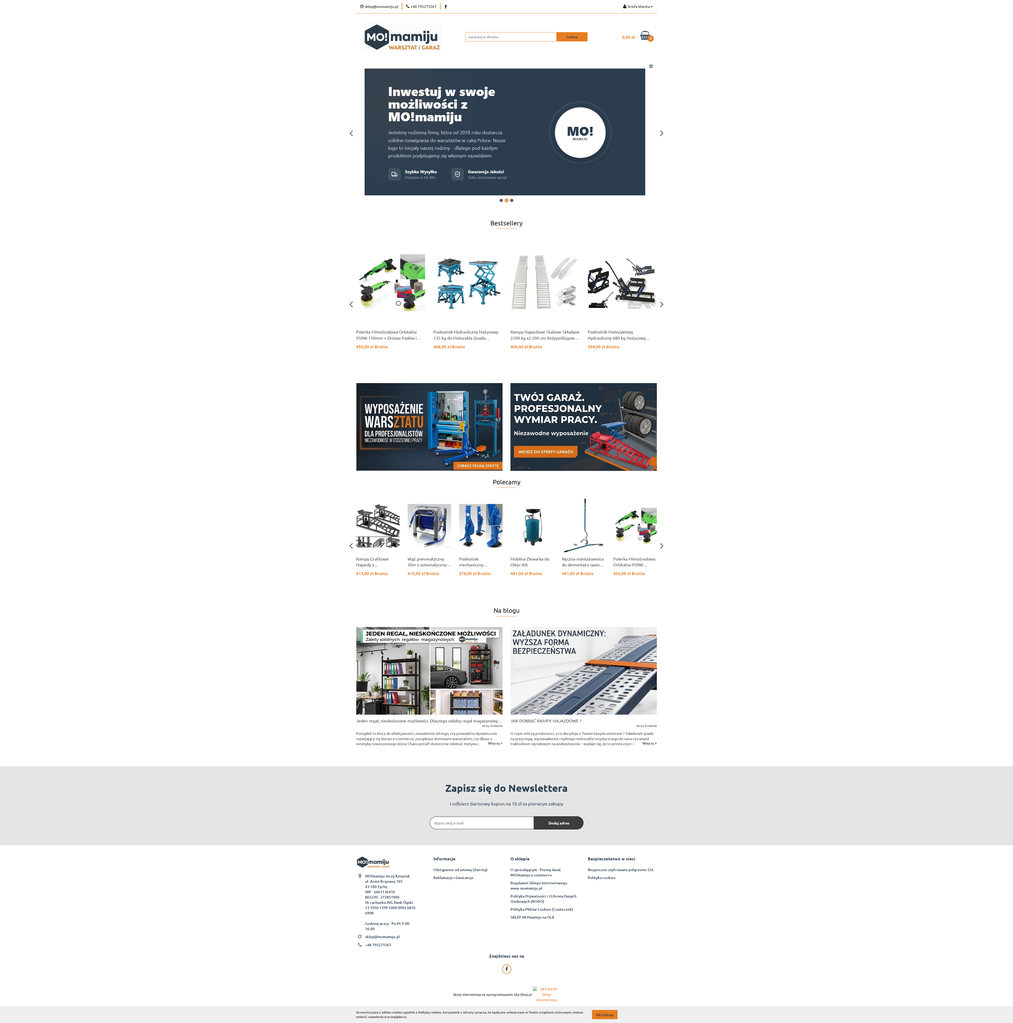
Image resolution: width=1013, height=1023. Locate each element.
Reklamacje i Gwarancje (453, 877)
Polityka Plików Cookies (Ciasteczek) (541, 909)
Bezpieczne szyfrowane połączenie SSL (621, 869)
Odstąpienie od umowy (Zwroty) (460, 869)
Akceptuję (605, 1014)
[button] (444, 859)
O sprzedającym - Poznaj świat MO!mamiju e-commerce (535, 872)
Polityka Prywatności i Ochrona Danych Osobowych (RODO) (543, 899)
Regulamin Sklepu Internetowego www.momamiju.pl (538, 885)
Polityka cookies (601, 877)
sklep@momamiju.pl (382, 936)
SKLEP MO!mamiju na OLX (532, 917)
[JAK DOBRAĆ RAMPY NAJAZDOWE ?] (583, 671)
